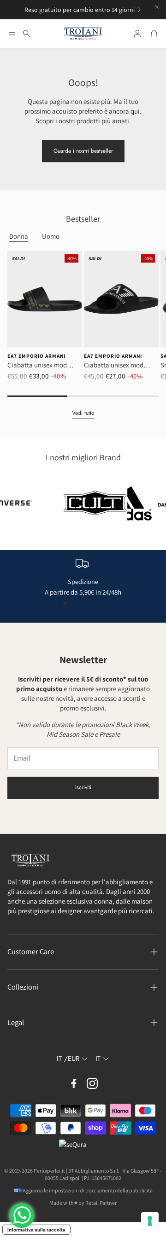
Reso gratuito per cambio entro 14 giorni (79, 9)
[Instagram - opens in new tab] (92, 1083)
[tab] (18, 236)
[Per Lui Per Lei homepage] (83, 33)
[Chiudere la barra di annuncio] (157, 7)
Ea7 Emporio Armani (36, 356)
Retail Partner (101, 1202)
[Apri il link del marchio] (85, 503)
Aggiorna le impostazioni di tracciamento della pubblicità (88, 1190)
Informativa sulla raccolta (36, 1229)
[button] (12, 33)
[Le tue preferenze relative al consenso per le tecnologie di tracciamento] (150, 1221)
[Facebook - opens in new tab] (73, 1083)
